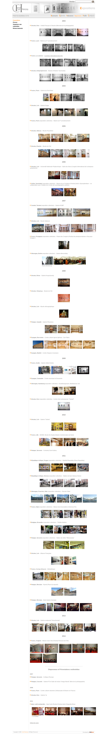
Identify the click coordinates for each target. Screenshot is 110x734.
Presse (15, 22)
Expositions (16, 20)
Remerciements (18, 28)
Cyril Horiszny (25, 732)
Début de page (34, 723)
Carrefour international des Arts (53, 56)
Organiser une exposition (17, 25)
